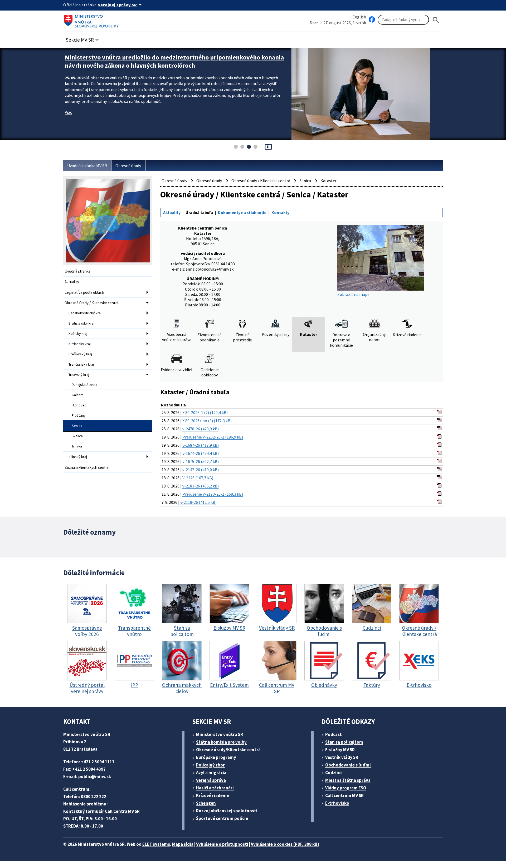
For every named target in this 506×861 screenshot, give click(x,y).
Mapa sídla (182, 844)
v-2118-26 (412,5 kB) (198, 502)
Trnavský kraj (79, 374)
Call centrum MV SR (344, 795)
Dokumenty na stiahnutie (242, 212)
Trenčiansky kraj (81, 364)
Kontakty (280, 212)
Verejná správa (211, 780)
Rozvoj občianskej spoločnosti (226, 811)
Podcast (333, 734)
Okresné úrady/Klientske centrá (228, 750)
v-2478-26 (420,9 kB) (200, 428)
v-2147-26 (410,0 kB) (200, 469)
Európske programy (216, 757)
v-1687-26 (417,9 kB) (200, 445)
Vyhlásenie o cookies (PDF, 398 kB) (285, 844)
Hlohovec (79, 405)
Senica (77, 425)
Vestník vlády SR (341, 757)
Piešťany (79, 415)
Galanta (78, 394)
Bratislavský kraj (81, 323)
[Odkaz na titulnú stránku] (92, 20)
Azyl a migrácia (211, 772)
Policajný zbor (210, 765)
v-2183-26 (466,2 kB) (200, 486)
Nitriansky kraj (80, 343)
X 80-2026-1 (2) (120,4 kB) (205, 412)
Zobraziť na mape (353, 294)
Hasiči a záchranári (215, 788)
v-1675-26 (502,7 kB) (200, 461)
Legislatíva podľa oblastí (84, 292)
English (359, 16)
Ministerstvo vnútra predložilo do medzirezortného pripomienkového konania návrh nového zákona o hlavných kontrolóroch (174, 61)
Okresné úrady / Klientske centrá (92, 302)
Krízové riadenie (212, 795)
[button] (83, 38)
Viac (68, 112)
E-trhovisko (337, 803)
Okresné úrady (128, 165)
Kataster (328, 180)
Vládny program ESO (345, 788)
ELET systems (156, 844)
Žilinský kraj (78, 456)
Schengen (206, 803)
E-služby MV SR (340, 750)
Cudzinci (334, 772)
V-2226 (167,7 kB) (197, 477)
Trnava (77, 446)
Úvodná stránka (77, 271)
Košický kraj (78, 333)
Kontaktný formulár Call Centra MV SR (101, 811)
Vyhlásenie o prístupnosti (222, 844)
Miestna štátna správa (348, 780)
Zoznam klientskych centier (87, 467)
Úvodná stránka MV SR (87, 165)
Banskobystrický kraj (85, 313)
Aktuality (72, 281)
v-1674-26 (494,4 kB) (200, 453)
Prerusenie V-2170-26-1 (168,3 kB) (212, 494)
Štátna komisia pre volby (221, 742)
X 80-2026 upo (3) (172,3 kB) (207, 420)
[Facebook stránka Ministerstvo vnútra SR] (372, 19)
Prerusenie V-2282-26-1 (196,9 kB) (212, 437)
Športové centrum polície (222, 818)
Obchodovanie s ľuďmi (348, 765)
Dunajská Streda (84, 384)
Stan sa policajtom (344, 742)
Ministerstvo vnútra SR (219, 734)
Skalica (77, 436)
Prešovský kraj (80, 354)
